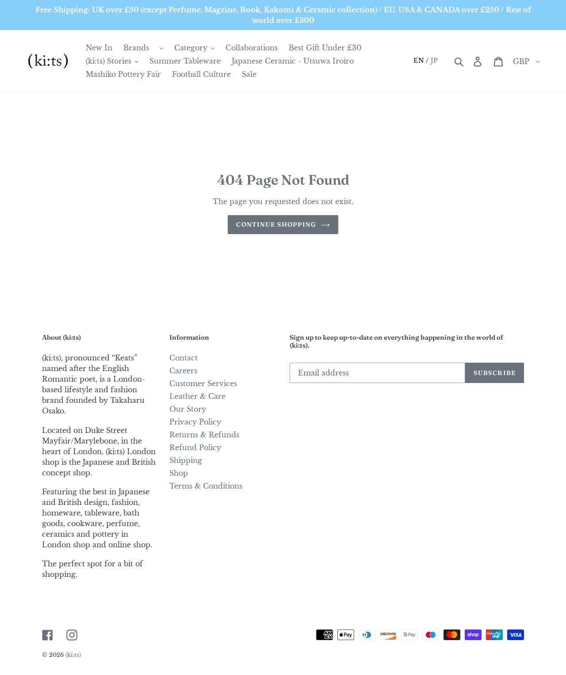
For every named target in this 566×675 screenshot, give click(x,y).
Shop (178, 473)
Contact (183, 357)
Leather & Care (197, 396)
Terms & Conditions (205, 486)
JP (434, 60)
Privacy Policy (195, 421)
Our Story (187, 409)
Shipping (185, 460)
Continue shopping (276, 224)
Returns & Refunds (204, 434)
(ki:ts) (73, 655)
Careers (183, 370)
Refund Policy (195, 447)
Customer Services (203, 383)
